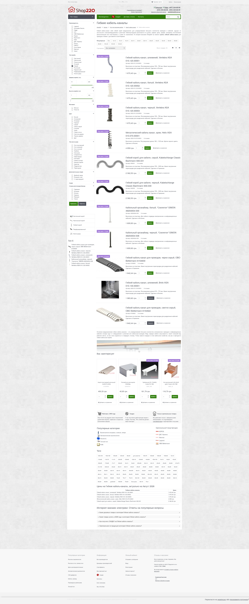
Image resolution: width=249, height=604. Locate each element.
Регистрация (177, 2)
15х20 (168, 459)
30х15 (163, 467)
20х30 (158, 463)
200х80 (139, 463)
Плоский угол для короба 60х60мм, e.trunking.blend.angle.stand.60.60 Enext (128, 384)
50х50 (137, 474)
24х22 (113, 467)
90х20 (99, 481)
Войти (170, 2)
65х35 (105, 478)
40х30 (150, 470)
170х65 (107, 463)
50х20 (124, 474)
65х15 (99, 478)
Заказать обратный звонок (158, 12)
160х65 (100, 463)
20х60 (164, 463)
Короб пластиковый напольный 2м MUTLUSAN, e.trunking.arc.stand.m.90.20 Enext (106, 384)
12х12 (114, 41)
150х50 (120, 481)
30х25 (169, 467)
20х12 (146, 463)
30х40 (99, 470)
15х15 (161, 459)
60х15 (156, 474)
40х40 (163, 41)
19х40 (132, 463)
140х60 (148, 459)
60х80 (175, 474)
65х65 (112, 478)
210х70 (177, 463)
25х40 (138, 467)
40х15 (141, 481)
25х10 (119, 467)
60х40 (169, 41)
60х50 (168, 474)
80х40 (128, 456)
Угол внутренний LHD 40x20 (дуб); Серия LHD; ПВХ (171, 383)
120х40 (122, 456)
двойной (112, 481)
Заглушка (134, 481)
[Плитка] (172, 47)
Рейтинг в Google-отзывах (162, 580)
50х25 (130, 474)
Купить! (150, 73)
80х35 (156, 478)
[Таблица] (179, 47)
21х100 (100, 467)
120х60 (127, 459)
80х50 (162, 478)
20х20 (139, 41)
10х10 (172, 456)
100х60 (120, 44)
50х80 (143, 474)
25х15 (126, 467)
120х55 (120, 459)
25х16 (145, 41)
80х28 (150, 478)
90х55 (105, 481)
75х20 (126, 481)
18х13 (126, 463)
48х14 (99, 474)
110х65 (100, 459)
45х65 (175, 470)
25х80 (157, 467)
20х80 (170, 463)
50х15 (118, 474)
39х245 (131, 470)
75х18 (130, 478)
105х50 (166, 456)
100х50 (113, 44)
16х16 (126, 41)
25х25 (151, 41)
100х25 (115, 456)
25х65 (150, 467)
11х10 (113, 459)
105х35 (159, 456)
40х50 (156, 470)
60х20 (162, 474)
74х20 (118, 478)
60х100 (150, 474)
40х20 (144, 470)
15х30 (174, 459)
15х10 (120, 41)
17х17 (113, 463)
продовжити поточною (239, 599)
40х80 (168, 470)
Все (109, 41)
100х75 (145, 456)
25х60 (144, 467)
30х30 (175, 467)
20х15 (152, 463)
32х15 (112, 470)
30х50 (105, 470)
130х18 (134, 459)
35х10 (124, 470)
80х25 (144, 478)
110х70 (107, 459)
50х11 (105, 474)
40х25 (157, 41)
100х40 (106, 44)
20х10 (132, 41)
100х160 (107, 456)
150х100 (154, 459)
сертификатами (157, 421)
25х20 (132, 467)
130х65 (141, 459)
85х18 (175, 478)
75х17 (124, 478)
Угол (147, 481)
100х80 (152, 456)
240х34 (107, 467)
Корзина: (157, 2)
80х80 (168, 478)
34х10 (118, 470)
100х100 (100, 456)
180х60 (120, 463)
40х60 (162, 470)
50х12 (112, 474)
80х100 (137, 478)
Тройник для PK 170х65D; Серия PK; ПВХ (150, 383)
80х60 (99, 44)
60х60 (175, 41)
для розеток (136, 456)
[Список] (176, 47)
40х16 (137, 470)
